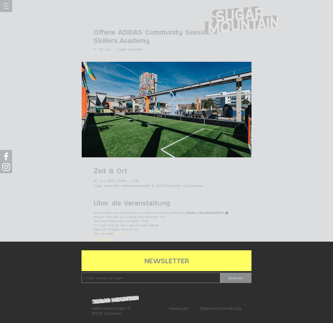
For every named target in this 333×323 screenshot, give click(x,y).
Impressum (178, 308)
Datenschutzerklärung (220, 308)
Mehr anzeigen (102, 239)
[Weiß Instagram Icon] (6, 167)
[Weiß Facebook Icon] (6, 156)
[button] (6, 6)
